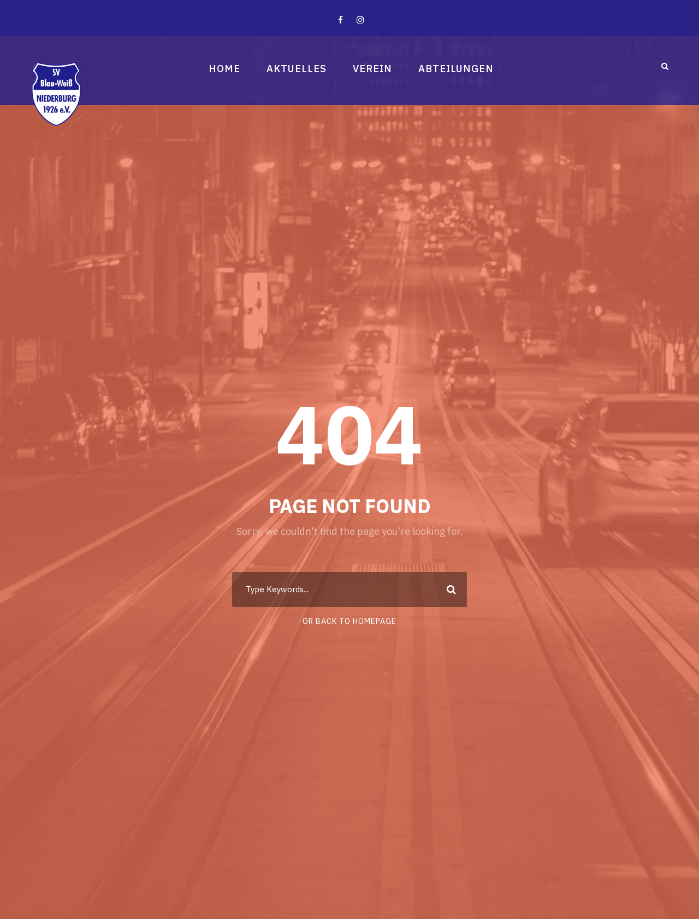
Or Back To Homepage (349, 621)
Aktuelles (296, 68)
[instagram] (360, 20)
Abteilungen (456, 68)
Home (224, 68)
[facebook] (340, 20)
